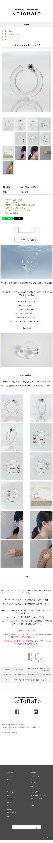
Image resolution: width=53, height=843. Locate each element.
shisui (10, 31)
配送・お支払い (35, 792)
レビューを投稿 (11, 202)
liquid (32, 779)
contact (9, 783)
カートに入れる (28, 239)
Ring (17, 34)
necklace (9, 799)
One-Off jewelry (11, 812)
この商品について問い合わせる (17, 210)
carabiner (9, 809)
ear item (9, 802)
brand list (33, 772)
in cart (9, 779)
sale (8, 816)
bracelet (9, 805)
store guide (10, 776)
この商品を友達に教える (15, 208)
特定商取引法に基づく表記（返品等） (20, 205)
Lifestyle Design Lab (36, 776)
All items (11, 34)
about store (10, 772)
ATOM (32, 805)
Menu (26, 25)
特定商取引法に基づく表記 (38, 795)
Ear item (18, 37)
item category (10, 792)
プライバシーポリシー (37, 799)
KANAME (33, 783)
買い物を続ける (11, 213)
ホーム (4, 31)
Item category (13, 40)
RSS (32, 802)
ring (8, 795)
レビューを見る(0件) (13, 200)
